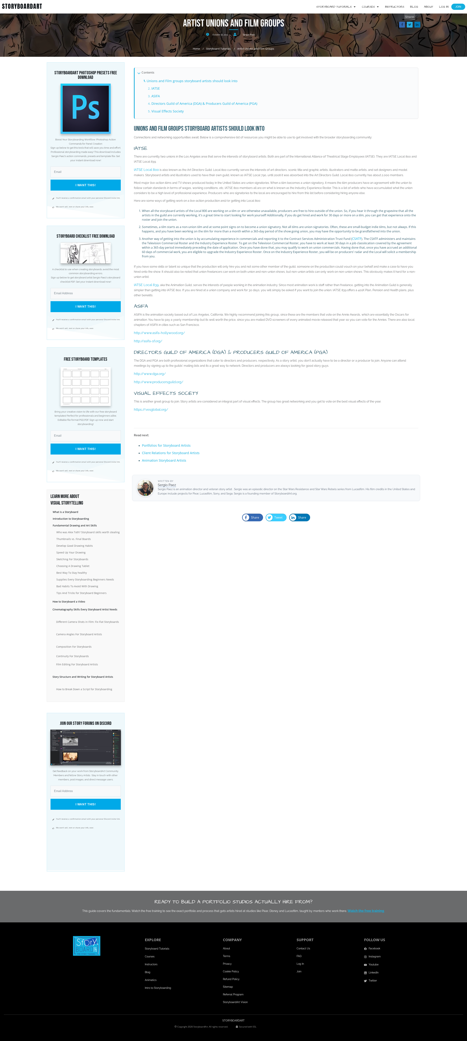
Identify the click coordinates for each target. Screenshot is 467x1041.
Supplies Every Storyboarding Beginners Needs (85, 579)
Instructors (151, 964)
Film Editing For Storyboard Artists (77, 664)
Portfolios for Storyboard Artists (166, 445)
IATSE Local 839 (146, 285)
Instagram (375, 956)
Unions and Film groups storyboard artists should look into (192, 81)
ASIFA (155, 96)
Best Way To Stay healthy (71, 572)
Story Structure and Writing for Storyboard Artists (83, 676)
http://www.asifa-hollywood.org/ (159, 333)
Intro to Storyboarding (158, 987)
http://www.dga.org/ (150, 374)
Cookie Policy (231, 971)
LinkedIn (374, 972)
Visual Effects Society (167, 111)
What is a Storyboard (65, 512)
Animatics (151, 980)
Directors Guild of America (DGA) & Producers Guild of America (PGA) (204, 103)
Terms (226, 956)
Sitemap (228, 986)
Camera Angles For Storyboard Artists (79, 634)
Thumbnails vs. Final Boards (73, 539)
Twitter (373, 980)
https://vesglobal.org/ (151, 409)
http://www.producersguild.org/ (158, 382)
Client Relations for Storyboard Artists (171, 453)
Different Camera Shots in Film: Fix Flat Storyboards (87, 622)
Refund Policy (231, 979)
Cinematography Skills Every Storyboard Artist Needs (85, 609)
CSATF (356, 238)
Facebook (374, 948)
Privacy (227, 963)
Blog (147, 972)
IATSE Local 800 (146, 170)
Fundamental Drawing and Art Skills (75, 525)
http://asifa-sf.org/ (148, 341)
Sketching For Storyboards (72, 559)
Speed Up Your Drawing (71, 552)
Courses (150, 956)
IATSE (155, 88)
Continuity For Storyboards (72, 656)
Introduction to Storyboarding (71, 518)
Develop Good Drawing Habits (74, 545)
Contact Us (303, 948)
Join (299, 971)
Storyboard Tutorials (157, 948)
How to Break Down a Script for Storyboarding (84, 689)
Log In (300, 963)
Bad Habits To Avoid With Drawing (77, 586)
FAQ (299, 956)
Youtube (374, 964)
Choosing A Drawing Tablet (72, 566)
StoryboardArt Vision (235, 1002)
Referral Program (233, 994)
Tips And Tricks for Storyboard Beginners (81, 593)
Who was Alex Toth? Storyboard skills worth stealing (88, 532)
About (226, 948)
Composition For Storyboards (74, 646)
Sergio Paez (249, 34)
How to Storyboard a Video (69, 601)
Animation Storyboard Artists (164, 460)
